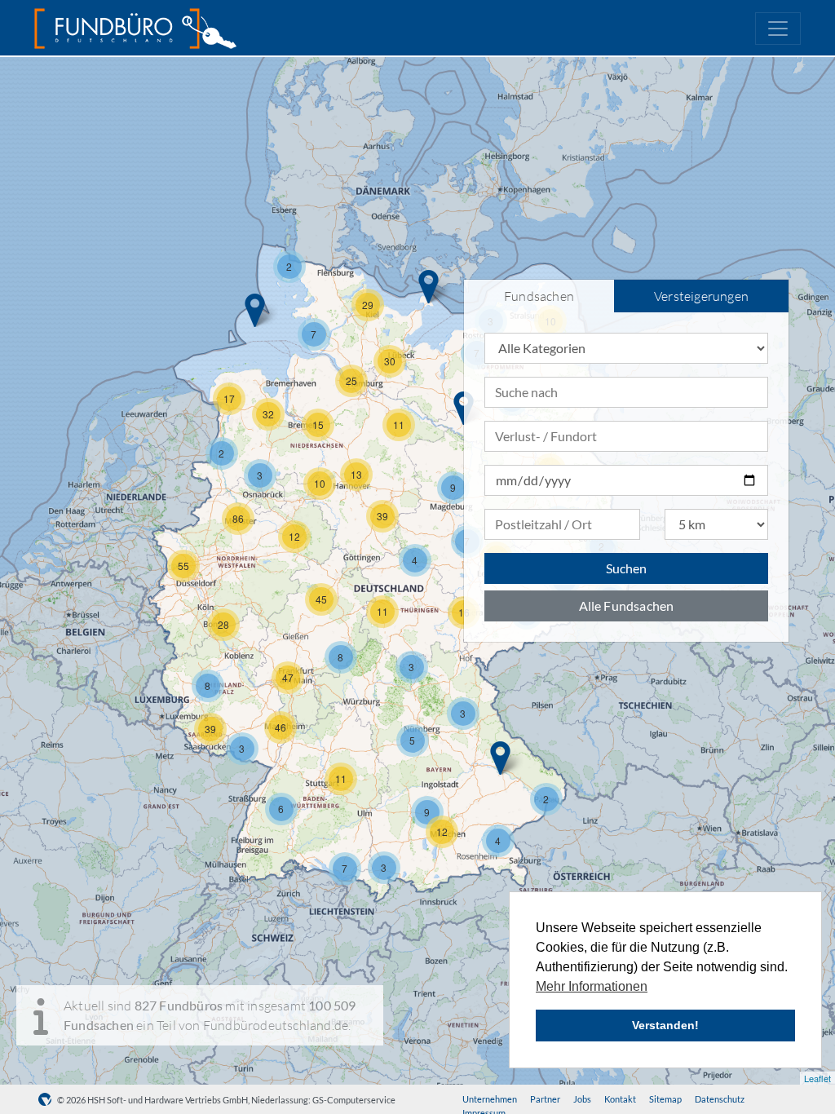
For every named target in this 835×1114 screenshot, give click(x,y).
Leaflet (817, 1078)
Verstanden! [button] (665, 1025)
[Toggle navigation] (778, 28)
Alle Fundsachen (626, 605)
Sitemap (665, 1099)
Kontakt (620, 1099)
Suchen (626, 568)
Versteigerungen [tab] (701, 296)
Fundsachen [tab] (539, 296)
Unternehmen (489, 1099)
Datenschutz (719, 1099)
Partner (545, 1099)
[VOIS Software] (47, 1099)
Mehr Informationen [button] (591, 986)
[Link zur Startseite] (135, 28)
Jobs (582, 1099)
